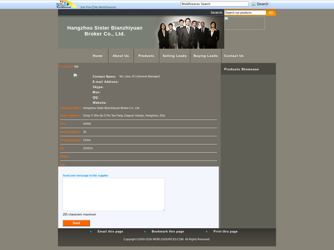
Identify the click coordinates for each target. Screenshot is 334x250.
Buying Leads (206, 56)
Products (146, 56)
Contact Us (234, 56)
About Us (121, 56)
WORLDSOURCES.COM (168, 239)
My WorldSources (105, 7)
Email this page (110, 231)
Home (98, 56)
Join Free (86, 7)
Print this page (226, 231)
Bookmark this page (168, 231)
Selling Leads (175, 56)
